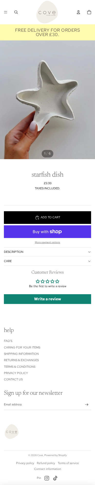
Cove (40, 455)
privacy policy (16, 373)
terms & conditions (19, 367)
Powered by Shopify (55, 455)
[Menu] (5, 12)
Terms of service (68, 463)
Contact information (47, 469)
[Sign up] (87, 405)
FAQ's (8, 341)
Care (8, 261)
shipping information (21, 354)
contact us (13, 379)
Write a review (47, 299)
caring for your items (22, 347)
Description (13, 252)
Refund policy (46, 463)
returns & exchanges (21, 360)
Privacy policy (25, 463)
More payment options (47, 242)
